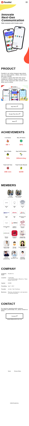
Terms (9, 371)
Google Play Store (14, 114)
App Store (14, 106)
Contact (14, 316)
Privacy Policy (17, 371)
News (14, 121)
